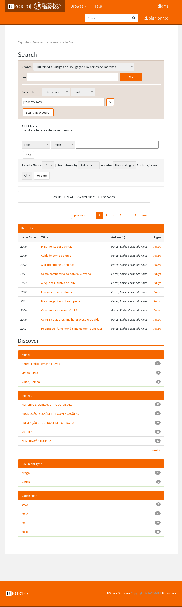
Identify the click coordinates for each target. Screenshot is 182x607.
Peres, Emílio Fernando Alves (41, 364)
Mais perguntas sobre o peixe (61, 301)
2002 (25, 514)
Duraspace (169, 593)
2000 (25, 532)
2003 (25, 505)
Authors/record (148, 165)
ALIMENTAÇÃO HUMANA (36, 441)
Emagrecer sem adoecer (57, 292)
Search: (27, 67)
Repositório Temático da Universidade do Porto (47, 42)
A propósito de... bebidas (58, 265)
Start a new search (38, 112)
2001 (25, 523)
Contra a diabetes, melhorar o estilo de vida (70, 319)
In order (106, 165)
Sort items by (67, 165)
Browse (77, 6)
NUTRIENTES (29, 432)
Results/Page (31, 165)
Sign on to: (158, 18)
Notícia (26, 482)
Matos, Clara (30, 373)
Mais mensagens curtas (56, 246)
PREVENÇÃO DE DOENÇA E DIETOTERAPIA (48, 423)
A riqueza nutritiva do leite (58, 283)
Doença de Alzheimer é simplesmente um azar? (72, 329)
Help (97, 6)
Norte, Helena (31, 382)
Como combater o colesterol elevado (66, 274)
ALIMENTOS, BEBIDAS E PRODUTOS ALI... (47, 405)
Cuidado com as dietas (56, 256)
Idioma (162, 6)
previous (80, 215)
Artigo (157, 246)
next (144, 215)
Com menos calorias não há (59, 310)
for (24, 77)
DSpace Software (118, 593)
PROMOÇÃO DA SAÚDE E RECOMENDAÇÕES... (50, 414)
